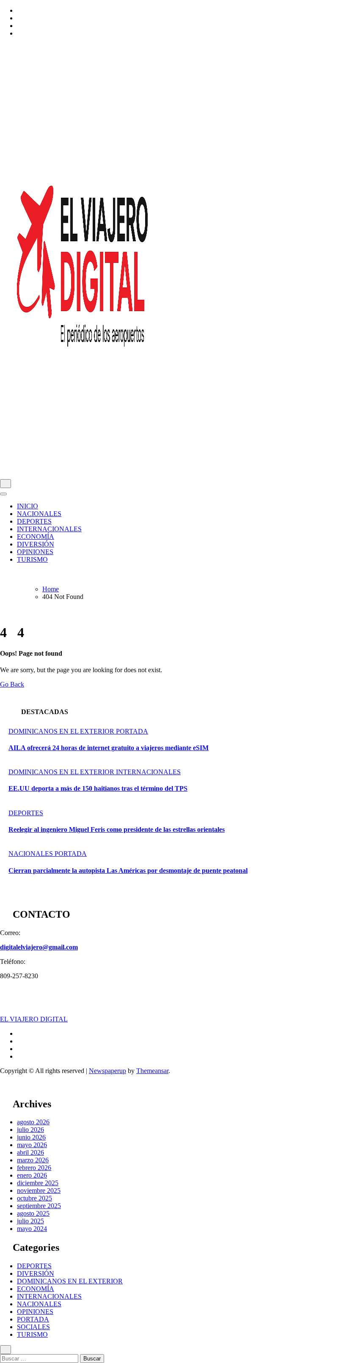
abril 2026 (30, 1152)
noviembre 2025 (39, 1190)
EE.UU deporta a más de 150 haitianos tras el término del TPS (97, 788)
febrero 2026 (34, 1167)
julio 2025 (30, 1221)
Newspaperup (107, 1070)
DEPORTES (34, 521)
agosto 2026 (33, 1122)
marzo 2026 (33, 1160)
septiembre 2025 (39, 1205)
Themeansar (152, 1070)
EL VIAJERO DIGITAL (34, 1019)
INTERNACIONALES (49, 529)
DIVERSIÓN (35, 544)
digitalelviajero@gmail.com (39, 947)
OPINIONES (35, 551)
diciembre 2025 (37, 1182)
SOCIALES (33, 1326)
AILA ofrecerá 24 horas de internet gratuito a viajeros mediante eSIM (108, 747)
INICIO (27, 506)
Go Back (12, 684)
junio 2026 (31, 1137)
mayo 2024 (32, 1228)
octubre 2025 (34, 1198)
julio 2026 (30, 1129)
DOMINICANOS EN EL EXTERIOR (62, 731)
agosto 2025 (33, 1213)
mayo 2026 (32, 1144)
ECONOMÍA (35, 536)
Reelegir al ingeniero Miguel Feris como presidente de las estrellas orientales (116, 829)
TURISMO (32, 559)
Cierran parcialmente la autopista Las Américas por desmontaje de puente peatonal (128, 870)
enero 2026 (32, 1175)
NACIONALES (39, 513)
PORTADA (132, 731)
